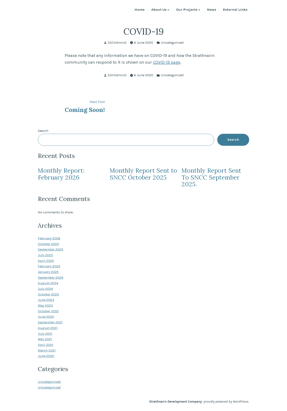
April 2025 (46, 261)
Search (43, 131)
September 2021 (50, 322)
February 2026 (49, 238)
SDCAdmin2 (117, 43)
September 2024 (50, 278)
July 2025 (45, 255)
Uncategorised (49, 382)
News (211, 10)
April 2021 (45, 345)
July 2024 (45, 289)
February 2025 (49, 266)
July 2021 (45, 334)
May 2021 (45, 339)
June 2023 (46, 300)
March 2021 (47, 350)
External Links (235, 10)
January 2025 (48, 272)
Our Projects (186, 10)
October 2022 (48, 311)
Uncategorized (172, 43)
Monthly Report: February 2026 (61, 174)
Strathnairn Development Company (175, 401)
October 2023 (48, 294)
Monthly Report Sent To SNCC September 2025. (211, 177)
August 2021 (48, 328)
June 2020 (46, 356)
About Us (159, 10)
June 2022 (46, 317)
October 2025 (48, 244)
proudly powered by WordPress (226, 401)
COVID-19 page (166, 62)
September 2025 (50, 249)
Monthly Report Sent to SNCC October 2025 (143, 174)
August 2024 (48, 283)
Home (139, 10)
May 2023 (45, 305)
